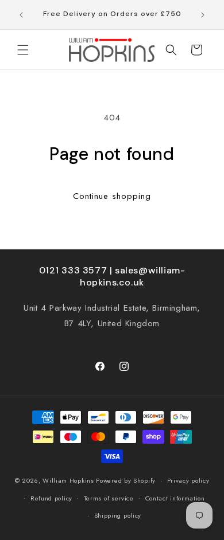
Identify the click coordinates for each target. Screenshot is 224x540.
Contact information (175, 498)
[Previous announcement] (21, 15)
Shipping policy (118, 515)
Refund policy (51, 498)
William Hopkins (69, 480)
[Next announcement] (202, 15)
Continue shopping (112, 196)
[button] (23, 49)
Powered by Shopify (126, 480)
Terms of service (109, 498)
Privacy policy (188, 480)
